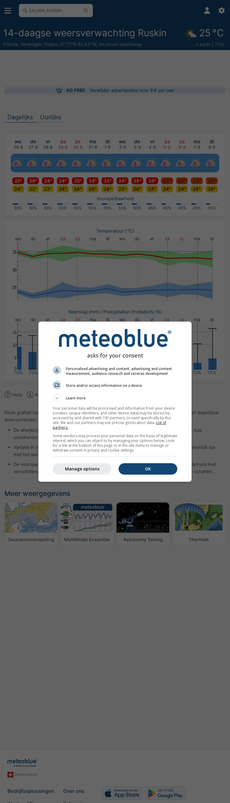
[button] (115, 398)
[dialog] (115, 401)
